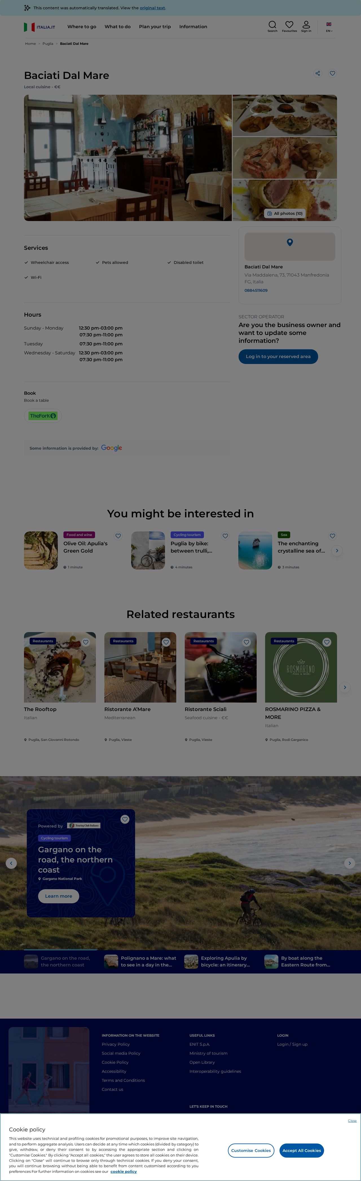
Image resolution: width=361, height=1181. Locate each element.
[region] (180, 1147)
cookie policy (124, 1171)
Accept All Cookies (302, 1150)
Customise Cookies (251, 1150)
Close (352, 1121)
